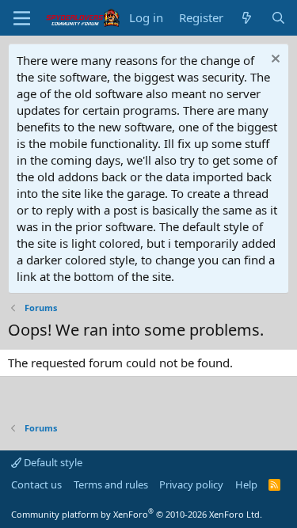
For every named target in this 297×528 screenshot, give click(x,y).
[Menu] (21, 18)
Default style (51, 462)
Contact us (36, 484)
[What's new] (246, 17)
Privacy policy (191, 484)
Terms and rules (111, 484)
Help (246, 484)
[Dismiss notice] (273, 60)
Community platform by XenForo (136, 514)
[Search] (278, 17)
